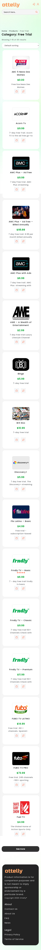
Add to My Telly (16, 91)
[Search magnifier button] (36, 12)
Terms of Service (14, 939)
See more (20, 849)
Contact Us (11, 909)
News (7, 922)
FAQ (7, 918)
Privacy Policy (12, 934)
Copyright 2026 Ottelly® (16, 898)
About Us (10, 913)
